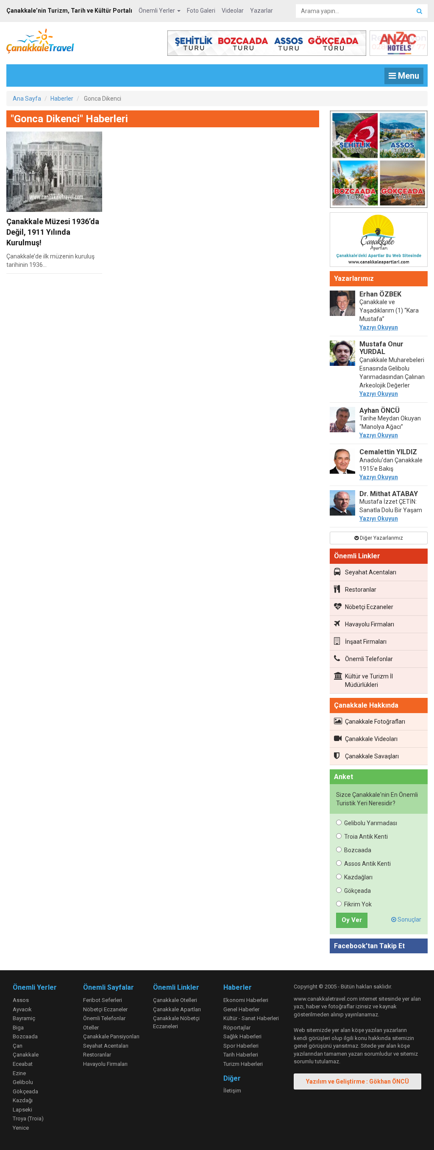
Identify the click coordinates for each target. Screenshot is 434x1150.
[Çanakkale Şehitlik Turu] (379, 160)
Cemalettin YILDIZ (388, 452)
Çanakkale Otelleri (175, 1000)
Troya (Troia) (28, 1118)
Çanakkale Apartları (177, 1009)
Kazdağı (23, 1100)
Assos (21, 1000)
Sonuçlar (408, 919)
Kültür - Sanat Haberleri (251, 1018)
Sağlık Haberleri (242, 1036)
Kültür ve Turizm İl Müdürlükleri (369, 680)
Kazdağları (358, 877)
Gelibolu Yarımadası (370, 823)
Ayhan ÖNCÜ (379, 410)
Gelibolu (23, 1082)
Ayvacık (22, 1009)
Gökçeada (357, 890)
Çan (17, 1046)
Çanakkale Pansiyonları (111, 1036)
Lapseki (22, 1109)
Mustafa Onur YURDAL (381, 348)
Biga (18, 1027)
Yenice (21, 1128)
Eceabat (23, 1064)
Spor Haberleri (241, 1046)
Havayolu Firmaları (369, 624)
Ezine (19, 1073)
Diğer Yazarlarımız (381, 538)
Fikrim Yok (358, 904)
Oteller (91, 1027)
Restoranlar (360, 589)
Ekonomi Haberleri (245, 1000)
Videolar (233, 10)
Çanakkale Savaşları (372, 756)
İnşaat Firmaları (366, 641)
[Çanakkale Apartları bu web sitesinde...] (379, 241)
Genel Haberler (241, 1009)
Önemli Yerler (157, 10)
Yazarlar (261, 10)
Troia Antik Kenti (366, 836)
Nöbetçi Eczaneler (369, 607)
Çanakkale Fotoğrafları (375, 721)
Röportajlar (236, 1027)
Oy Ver (352, 920)
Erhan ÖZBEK (380, 294)
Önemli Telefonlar (369, 659)
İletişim (232, 1090)
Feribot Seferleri (102, 1000)
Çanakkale (26, 1054)
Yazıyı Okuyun (378, 327)
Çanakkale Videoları (371, 739)
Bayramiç (24, 1018)
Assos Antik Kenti (367, 863)
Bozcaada (357, 850)
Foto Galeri (201, 10)
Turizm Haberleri (243, 1064)
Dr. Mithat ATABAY (388, 494)
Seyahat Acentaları (370, 572)
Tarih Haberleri (240, 1054)
